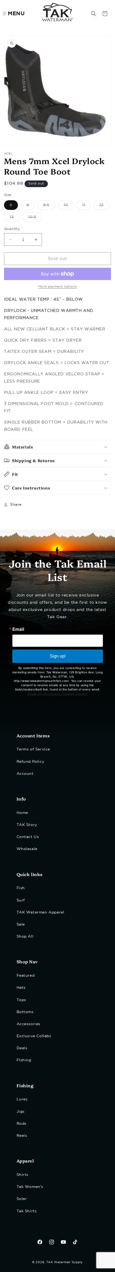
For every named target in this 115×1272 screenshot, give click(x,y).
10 (69, 206)
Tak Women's (30, 1186)
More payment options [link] (57, 286)
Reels (22, 1135)
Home (22, 812)
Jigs (21, 1111)
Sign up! (58, 656)
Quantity (12, 229)
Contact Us (28, 837)
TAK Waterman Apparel (40, 912)
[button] (93, 14)
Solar (22, 1199)
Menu (16, 13)
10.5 (35, 218)
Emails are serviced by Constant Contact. (57, 693)
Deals (22, 1048)
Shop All (25, 936)
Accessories (29, 1024)
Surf (21, 900)
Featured (26, 975)
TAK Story (27, 824)
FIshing (24, 1060)
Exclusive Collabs (34, 1036)
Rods (21, 1123)
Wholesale (27, 849)
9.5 (49, 206)
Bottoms (25, 1012)
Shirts (23, 1174)
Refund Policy (30, 761)
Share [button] (16, 504)
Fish (21, 888)
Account (25, 773)
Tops (21, 1000)
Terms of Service (33, 749)
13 (15, 218)
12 (104, 206)
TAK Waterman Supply (64, 1262)
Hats (21, 987)
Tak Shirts (27, 1211)
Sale (21, 924)
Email (18, 629)
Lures (22, 1099)
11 (86, 206)
